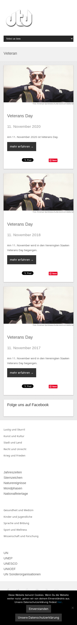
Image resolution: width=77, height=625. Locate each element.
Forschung (32, 536)
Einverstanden (38, 609)
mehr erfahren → (21, 146)
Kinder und (11, 516)
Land (19, 442)
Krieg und (10, 455)
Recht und (10, 449)
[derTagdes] (19, 19)
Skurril (21, 429)
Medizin (28, 510)
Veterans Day (20, 115)
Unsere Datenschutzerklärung (38, 617)
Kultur (20, 436)
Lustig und (10, 429)
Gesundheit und (14, 510)
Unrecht (21, 449)
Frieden (20, 455)
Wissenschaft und (15, 536)
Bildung (24, 523)
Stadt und (10, 442)
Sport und (10, 529)
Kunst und (10, 436)
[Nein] (72, 608)
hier (59, 602)
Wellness (21, 529)
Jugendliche (25, 516)
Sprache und (12, 523)
